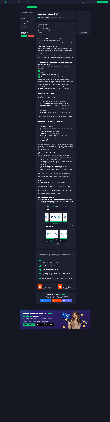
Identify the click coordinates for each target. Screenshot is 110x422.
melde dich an (69, 201)
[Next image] (72, 225)
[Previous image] (40, 225)
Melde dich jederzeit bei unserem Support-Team (53, 199)
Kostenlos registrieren (29, 324)
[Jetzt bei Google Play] (49, 324)
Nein (31, 35)
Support (23, 7)
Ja (24, 35)
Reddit (50, 201)
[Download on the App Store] (40, 324)
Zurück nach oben (84, 32)
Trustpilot (44, 201)
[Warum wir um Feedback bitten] (33, 33)
